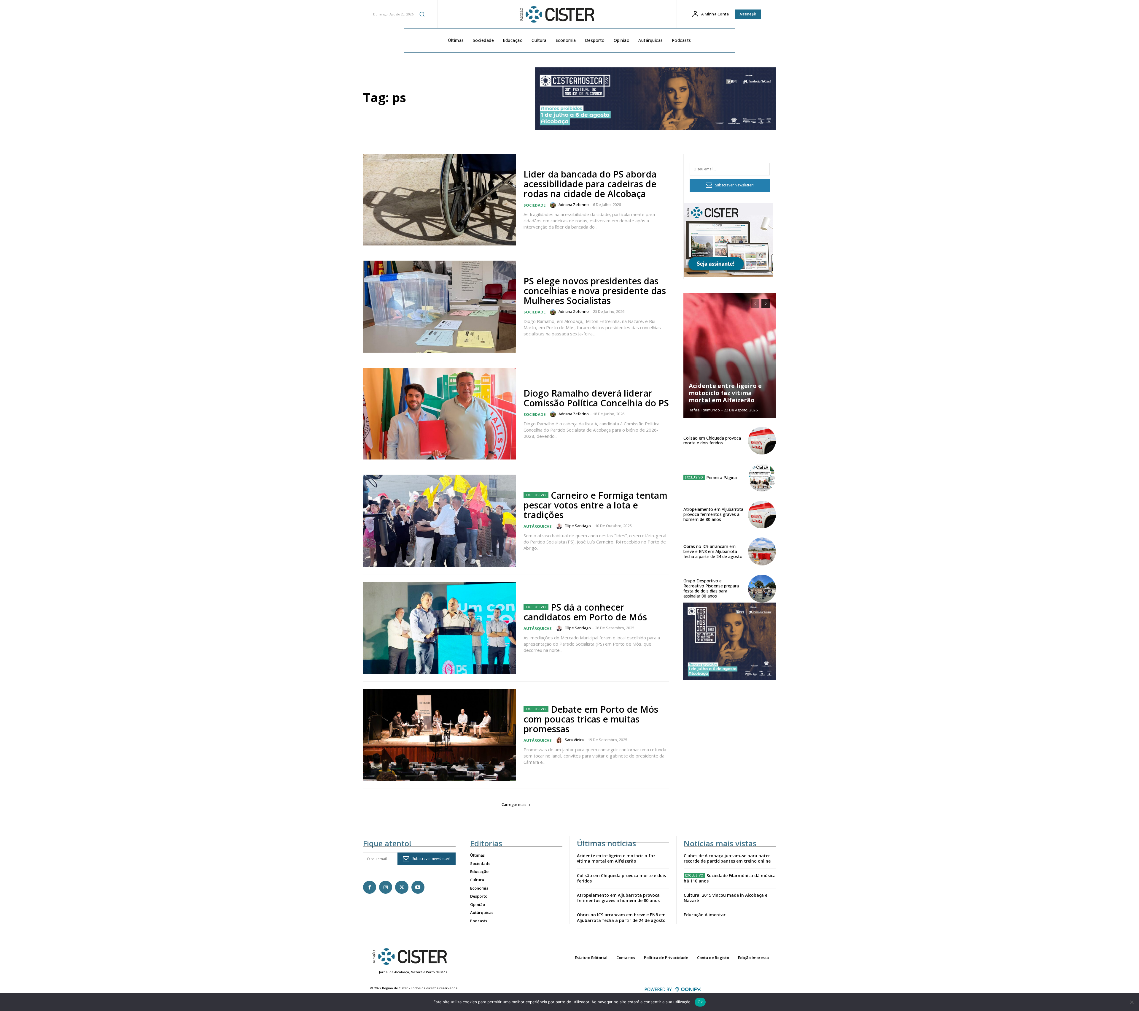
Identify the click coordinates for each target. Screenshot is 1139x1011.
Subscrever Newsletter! (734, 185)
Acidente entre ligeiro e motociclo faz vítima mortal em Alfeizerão (725, 393)
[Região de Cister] (556, 14)
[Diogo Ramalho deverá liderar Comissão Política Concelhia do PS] (439, 414)
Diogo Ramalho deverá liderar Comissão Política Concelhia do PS (596, 398)
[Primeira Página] (762, 478)
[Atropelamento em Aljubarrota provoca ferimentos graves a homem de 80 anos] (762, 515)
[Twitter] (401, 887)
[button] (422, 14)
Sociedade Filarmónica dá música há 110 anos (730, 878)
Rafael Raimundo (704, 410)
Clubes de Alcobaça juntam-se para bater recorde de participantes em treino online (727, 858)
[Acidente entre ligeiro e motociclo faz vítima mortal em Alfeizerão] (729, 355)
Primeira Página (721, 477)
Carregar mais (514, 804)
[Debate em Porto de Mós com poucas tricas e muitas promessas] (439, 735)
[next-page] (765, 303)
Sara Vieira (574, 739)
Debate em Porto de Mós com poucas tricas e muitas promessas (591, 719)
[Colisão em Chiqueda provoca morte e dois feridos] (762, 441)
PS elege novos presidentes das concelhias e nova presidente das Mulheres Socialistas (595, 291)
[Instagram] (385, 887)
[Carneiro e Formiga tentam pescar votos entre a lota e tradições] (439, 521)
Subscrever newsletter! (431, 858)
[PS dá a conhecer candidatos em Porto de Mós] (439, 628)
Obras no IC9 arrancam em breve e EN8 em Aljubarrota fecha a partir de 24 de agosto (712, 551)
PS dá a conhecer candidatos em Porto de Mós (585, 612)
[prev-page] (755, 303)
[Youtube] (417, 887)
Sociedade (534, 205)
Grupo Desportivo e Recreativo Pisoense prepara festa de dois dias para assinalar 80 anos (711, 588)
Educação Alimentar (705, 914)
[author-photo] (554, 205)
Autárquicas (538, 526)
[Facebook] (369, 887)
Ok (700, 1001)
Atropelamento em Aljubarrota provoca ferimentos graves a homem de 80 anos (713, 514)
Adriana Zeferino (574, 204)
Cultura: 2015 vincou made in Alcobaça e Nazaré (725, 897)
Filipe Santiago (578, 525)
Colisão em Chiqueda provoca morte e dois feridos (712, 440)
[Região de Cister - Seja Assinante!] (728, 275)
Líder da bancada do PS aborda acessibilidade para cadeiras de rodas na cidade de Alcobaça (590, 184)
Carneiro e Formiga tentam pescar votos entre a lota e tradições (595, 505)
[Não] (1132, 1002)
